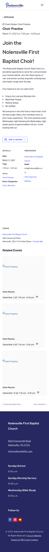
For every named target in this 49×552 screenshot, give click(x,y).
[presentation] (24, 272)
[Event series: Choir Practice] (37, 297)
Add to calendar (15, 139)
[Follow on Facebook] (10, 520)
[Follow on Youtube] (20, 520)
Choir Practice (8, 177)
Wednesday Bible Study (12, 404)
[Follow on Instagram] (15, 520)
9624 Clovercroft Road (19, 440)
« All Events (8, 17)
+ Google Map (37, 241)
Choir (5, 185)
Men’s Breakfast (39, 404)
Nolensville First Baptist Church (15, 234)
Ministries (11, 185)
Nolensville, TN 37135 (19, 445)
